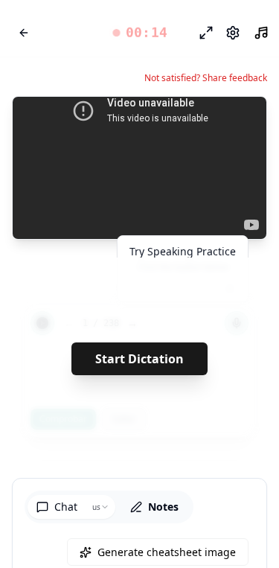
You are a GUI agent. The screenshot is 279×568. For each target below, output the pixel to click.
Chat (65, 507)
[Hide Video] (242, 120)
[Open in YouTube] (201, 120)
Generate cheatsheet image (166, 552)
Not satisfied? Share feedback (205, 78)
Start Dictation (139, 359)
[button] (139, 32)
